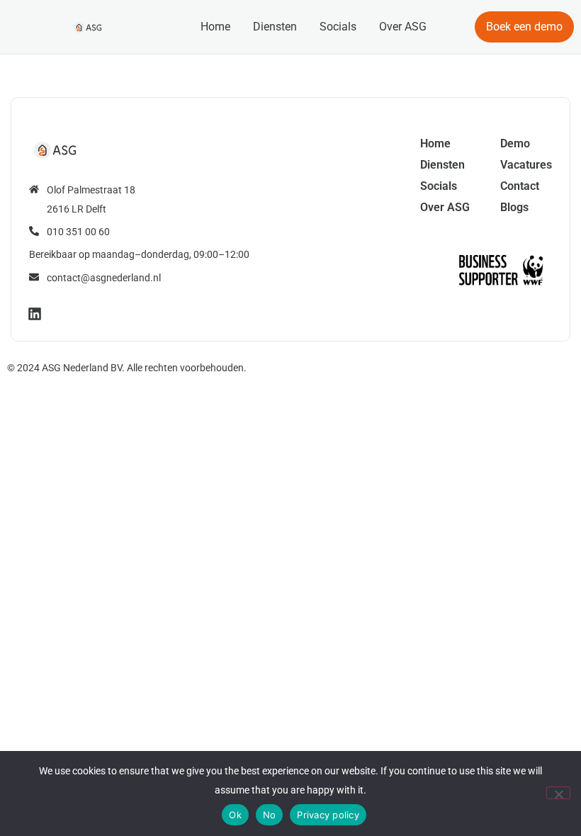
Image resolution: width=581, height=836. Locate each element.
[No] (558, 792)
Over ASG (403, 27)
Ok (235, 814)
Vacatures (526, 164)
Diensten (275, 27)
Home (215, 27)
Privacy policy (328, 814)
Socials (338, 27)
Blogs (514, 207)
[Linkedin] (35, 314)
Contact (519, 186)
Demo (515, 143)
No (269, 814)
